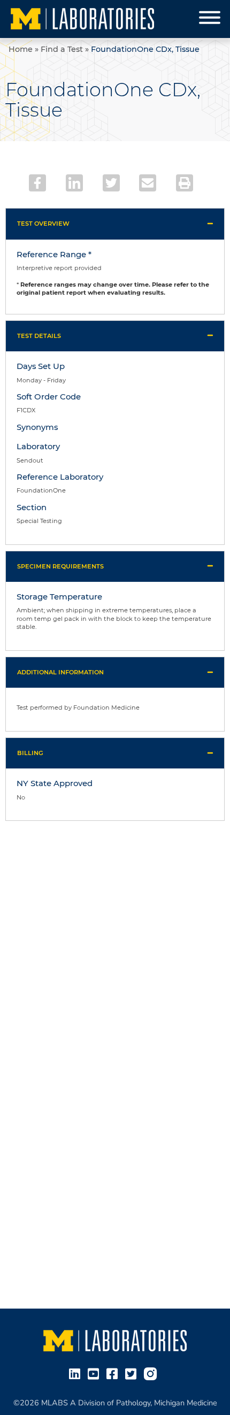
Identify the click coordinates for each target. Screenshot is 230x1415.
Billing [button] (30, 753)
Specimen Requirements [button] (60, 566)
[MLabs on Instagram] (152, 1373)
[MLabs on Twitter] (133, 1373)
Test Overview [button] (43, 223)
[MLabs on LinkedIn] (77, 1373)
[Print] (184, 182)
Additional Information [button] (60, 672)
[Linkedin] (74, 182)
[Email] (147, 182)
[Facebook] (37, 182)
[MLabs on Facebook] (114, 1373)
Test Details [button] (39, 336)
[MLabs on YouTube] (95, 1373)
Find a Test (62, 49)
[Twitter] (111, 182)
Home (21, 49)
